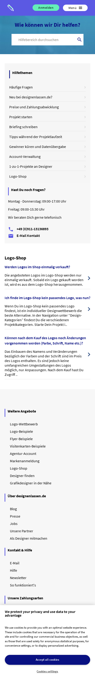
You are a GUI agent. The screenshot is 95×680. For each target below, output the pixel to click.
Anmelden (45, 8)
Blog (13, 508)
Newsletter (18, 577)
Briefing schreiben (23, 126)
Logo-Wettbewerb (24, 424)
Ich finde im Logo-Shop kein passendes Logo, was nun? (47, 297)
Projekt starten (20, 117)
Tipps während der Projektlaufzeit (35, 136)
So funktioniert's (23, 585)
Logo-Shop (18, 176)
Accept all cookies (47, 660)
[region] (47, 642)
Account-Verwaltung (25, 156)
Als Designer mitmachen (28, 538)
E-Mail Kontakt (24, 235)
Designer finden (22, 475)
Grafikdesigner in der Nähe (30, 483)
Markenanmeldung (24, 461)
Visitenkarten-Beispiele (28, 446)
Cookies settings (47, 671)
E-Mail (14, 563)
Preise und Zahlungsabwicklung (34, 107)
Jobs (14, 523)
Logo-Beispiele (21, 431)
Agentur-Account (23, 453)
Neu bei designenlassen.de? (30, 97)
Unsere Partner (21, 531)
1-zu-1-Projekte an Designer (30, 166)
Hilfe (13, 570)
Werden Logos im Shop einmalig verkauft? (37, 267)
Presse (15, 516)
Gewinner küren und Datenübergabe (37, 146)
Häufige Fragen (21, 87)
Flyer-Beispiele (21, 438)
